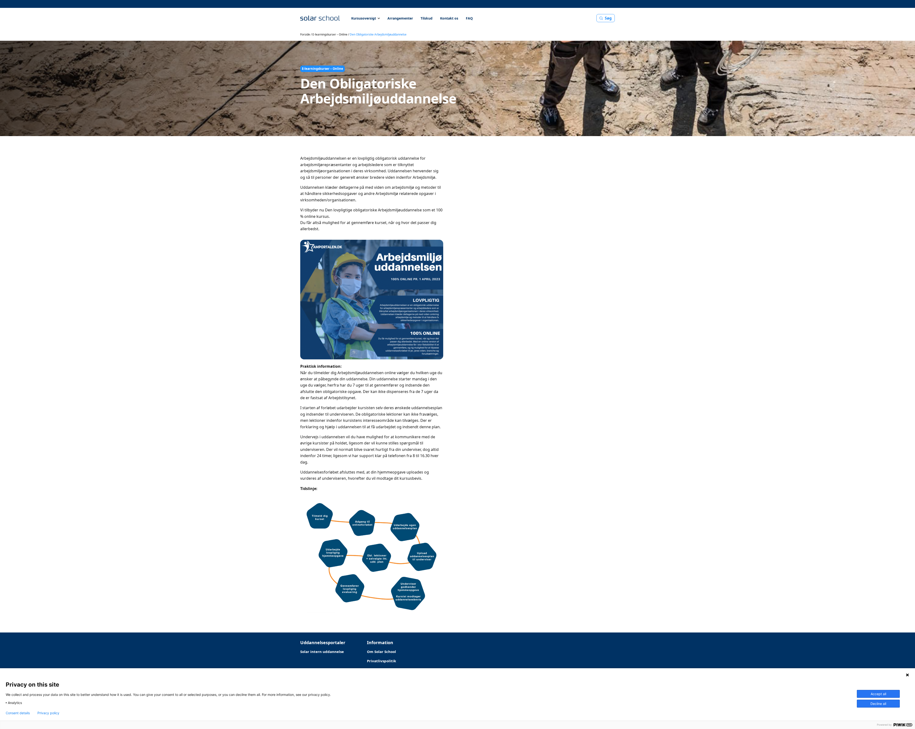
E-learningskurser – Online (329, 34)
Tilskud (426, 18)
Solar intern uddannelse (322, 651)
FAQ (469, 18)
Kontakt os (449, 18)
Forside (305, 34)
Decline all (878, 704)
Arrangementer (400, 18)
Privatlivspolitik (381, 660)
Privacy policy (48, 713)
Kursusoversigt (363, 18)
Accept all (878, 694)
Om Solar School (381, 651)
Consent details (18, 713)
